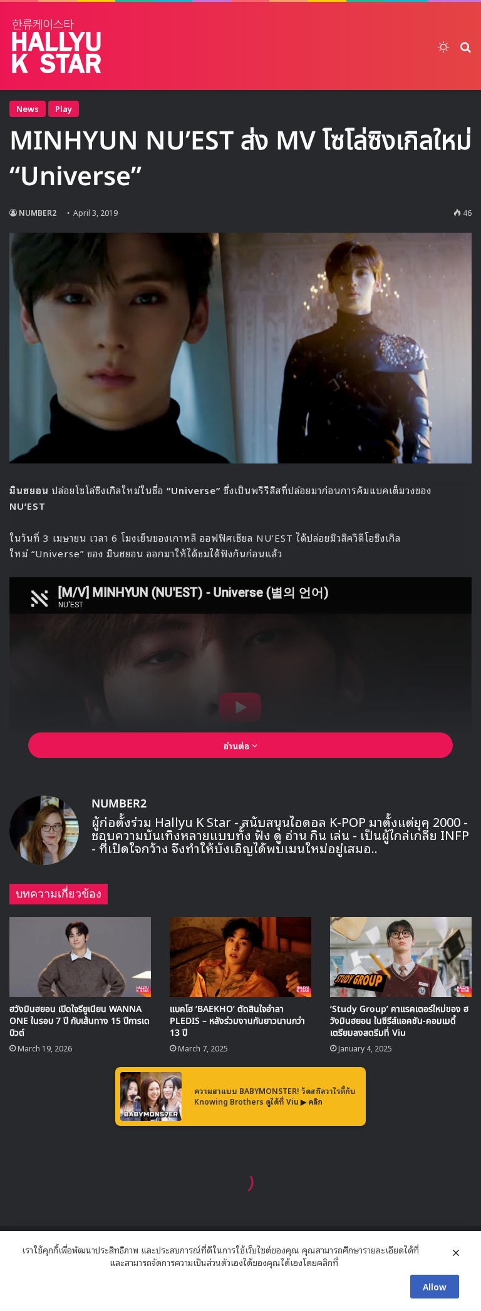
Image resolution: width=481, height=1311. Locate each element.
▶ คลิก (312, 1101)
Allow (435, 1286)
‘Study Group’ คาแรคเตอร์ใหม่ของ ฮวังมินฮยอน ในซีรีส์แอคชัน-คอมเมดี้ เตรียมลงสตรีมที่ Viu (399, 1021)
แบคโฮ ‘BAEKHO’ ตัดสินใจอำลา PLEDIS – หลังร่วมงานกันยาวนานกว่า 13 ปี (237, 1021)
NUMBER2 (37, 212)
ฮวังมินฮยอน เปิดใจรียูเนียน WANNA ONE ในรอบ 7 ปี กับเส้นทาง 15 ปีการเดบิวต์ (79, 1021)
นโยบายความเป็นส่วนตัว (64, 1262)
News (27, 108)
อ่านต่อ (238, 745)
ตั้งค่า (351, 1262)
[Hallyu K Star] (56, 46)
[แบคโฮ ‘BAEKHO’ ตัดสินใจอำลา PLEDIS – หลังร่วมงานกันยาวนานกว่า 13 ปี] (240, 956)
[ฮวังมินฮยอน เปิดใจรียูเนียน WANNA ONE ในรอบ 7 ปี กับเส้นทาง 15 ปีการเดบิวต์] (80, 956)
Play (63, 108)
